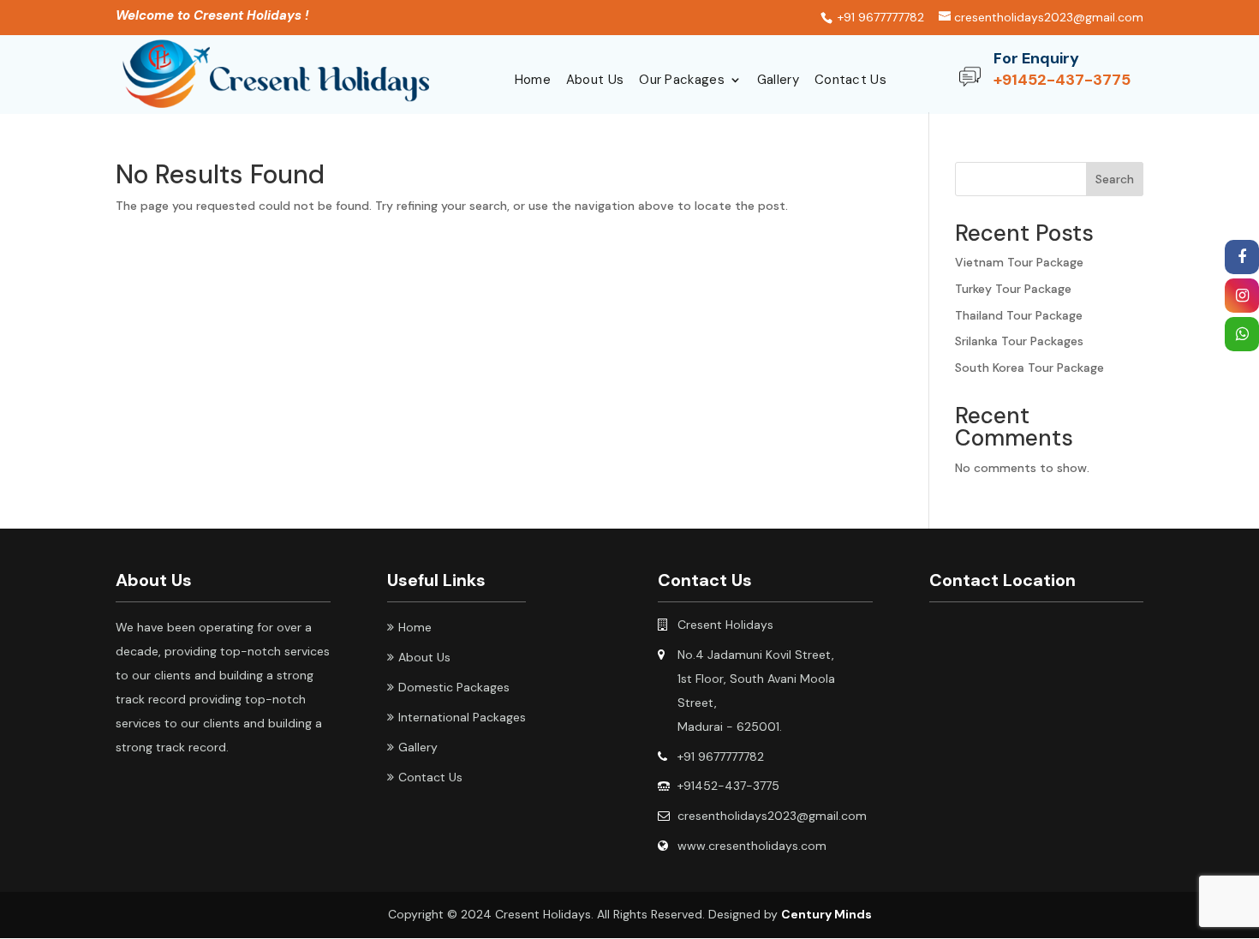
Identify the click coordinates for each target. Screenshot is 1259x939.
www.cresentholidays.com (751, 845)
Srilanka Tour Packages (1019, 341)
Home (533, 81)
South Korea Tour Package (1029, 367)
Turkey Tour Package (1013, 288)
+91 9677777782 (720, 756)
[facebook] (1242, 258)
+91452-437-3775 (1062, 79)
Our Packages (682, 81)
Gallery (778, 81)
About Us (595, 81)
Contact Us (850, 81)
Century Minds (826, 914)
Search (1114, 179)
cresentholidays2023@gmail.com (772, 815)
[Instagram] (1242, 296)
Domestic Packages (454, 687)
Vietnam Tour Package (1019, 262)
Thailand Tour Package (1019, 315)
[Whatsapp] (1242, 335)
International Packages (462, 717)
